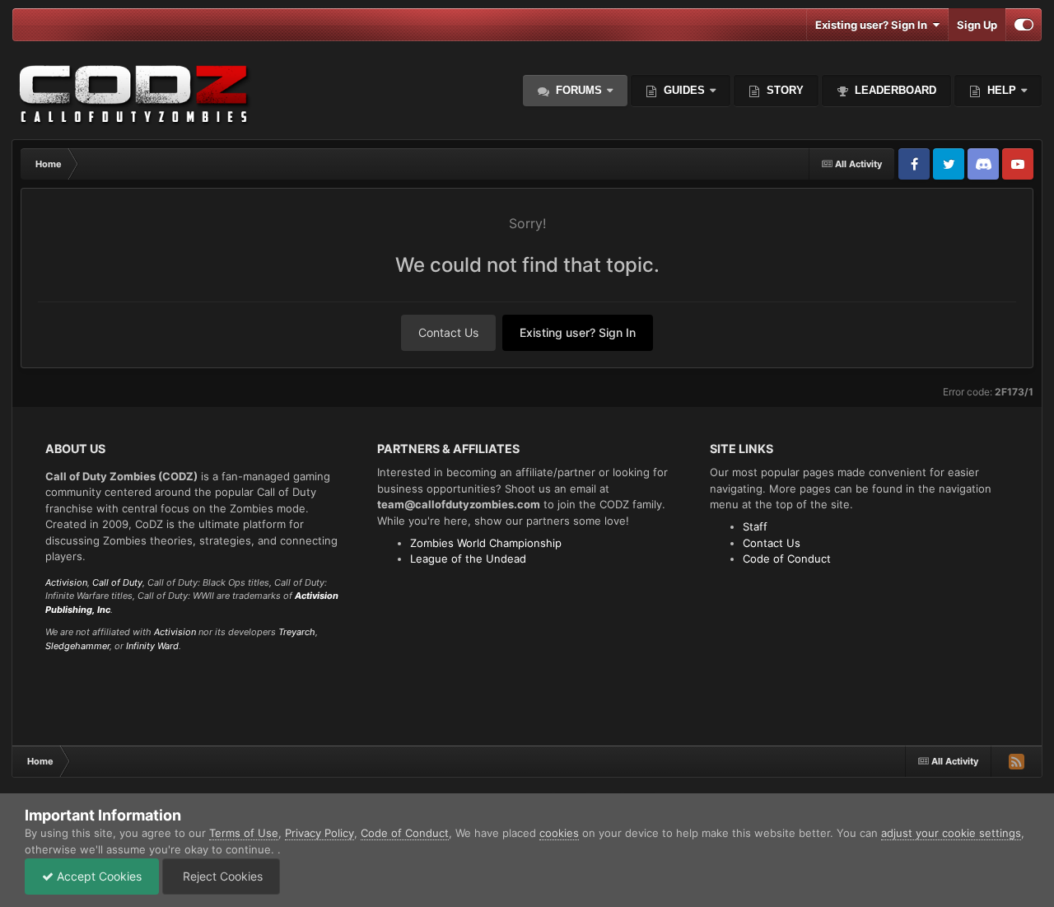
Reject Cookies (221, 876)
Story (783, 90)
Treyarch (296, 632)
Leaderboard (893, 90)
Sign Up (977, 24)
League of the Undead (468, 558)
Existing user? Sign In (873, 24)
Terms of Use (243, 832)
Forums (577, 90)
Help (1000, 90)
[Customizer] (1024, 24)
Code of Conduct (787, 558)
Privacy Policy (319, 832)
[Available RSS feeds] (1016, 761)
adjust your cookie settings (951, 832)
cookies (559, 832)
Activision (66, 582)
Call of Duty (117, 582)
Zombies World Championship (486, 542)
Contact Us (448, 332)
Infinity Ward (152, 646)
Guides (684, 90)
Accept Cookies (98, 876)
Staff (755, 526)
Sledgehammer (77, 646)
